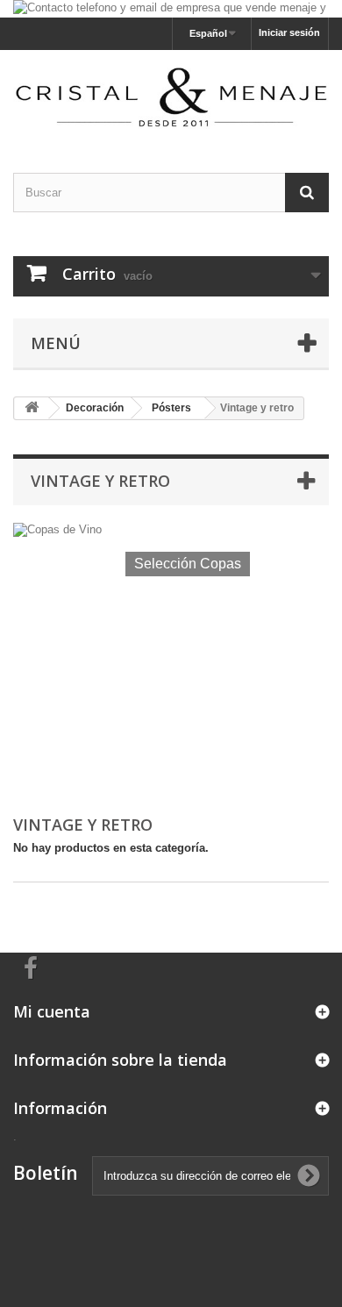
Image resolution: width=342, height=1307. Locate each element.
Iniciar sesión (289, 32)
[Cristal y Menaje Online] (171, 96)
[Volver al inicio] (31, 408)
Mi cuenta (51, 1011)
